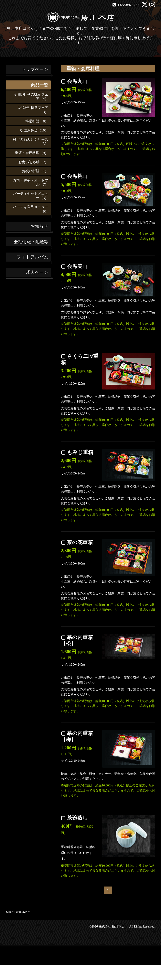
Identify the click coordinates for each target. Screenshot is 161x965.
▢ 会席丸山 (74, 81)
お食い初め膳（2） (31, 162)
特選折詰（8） (35, 121)
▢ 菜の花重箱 (77, 542)
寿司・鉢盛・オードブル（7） (28, 182)
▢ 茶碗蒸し (74, 818)
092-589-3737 (128, 5)
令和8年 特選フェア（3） (31, 110)
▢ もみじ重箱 (77, 452)
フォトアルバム (32, 256)
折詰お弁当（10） (32, 130)
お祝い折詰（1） (33, 171)
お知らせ (39, 226)
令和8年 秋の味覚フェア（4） (29, 96)
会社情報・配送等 (31, 241)
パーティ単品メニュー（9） (28, 209)
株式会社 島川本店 (113, 926)
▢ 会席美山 (74, 266)
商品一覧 (39, 84)
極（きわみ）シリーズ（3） (28, 142)
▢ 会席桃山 (74, 176)
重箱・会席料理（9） (29, 153)
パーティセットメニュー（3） (28, 196)
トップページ (34, 69)
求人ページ (37, 272)
